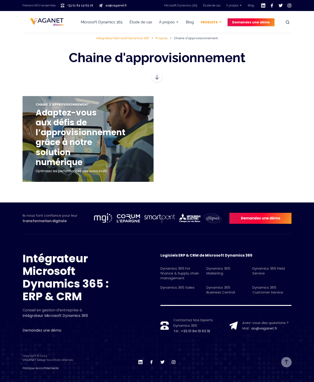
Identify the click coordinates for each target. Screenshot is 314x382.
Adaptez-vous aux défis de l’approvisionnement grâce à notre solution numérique (80, 137)
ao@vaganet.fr (116, 5)
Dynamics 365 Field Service (268, 271)
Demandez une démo (251, 22)
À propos (232, 5)
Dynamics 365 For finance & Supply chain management (179, 273)
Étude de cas (211, 5)
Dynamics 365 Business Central (220, 290)
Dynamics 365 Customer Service (267, 290)
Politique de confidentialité (41, 368)
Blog (251, 5)
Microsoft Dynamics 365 (180, 5)
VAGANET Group (34, 360)
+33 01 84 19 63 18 (80, 5)
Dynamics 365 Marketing (218, 271)
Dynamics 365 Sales (177, 287)
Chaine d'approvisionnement (62, 104)
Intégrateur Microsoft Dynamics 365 (55, 315)
